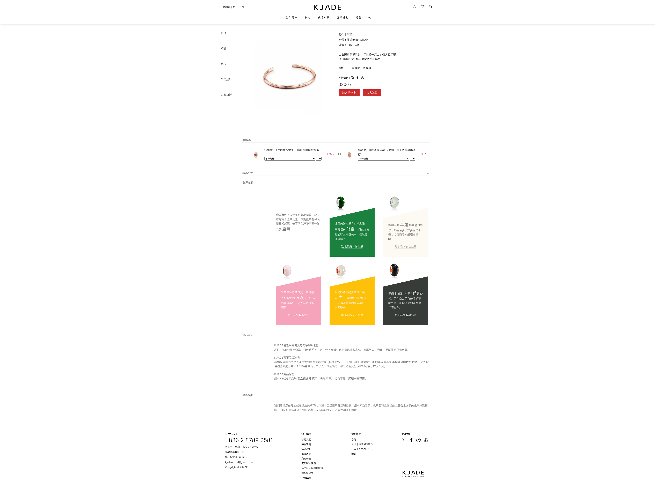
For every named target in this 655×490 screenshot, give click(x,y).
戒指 (223, 64)
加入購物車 (349, 92)
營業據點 (343, 17)
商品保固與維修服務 (312, 468)
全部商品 (291, 17)
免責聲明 (306, 477)
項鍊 (223, 48)
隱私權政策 (307, 472)
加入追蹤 (372, 92)
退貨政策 (306, 453)
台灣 (353, 439)
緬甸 (353, 453)
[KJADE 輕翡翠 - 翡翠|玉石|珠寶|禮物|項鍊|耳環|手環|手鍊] (327, 7)
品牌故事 (323, 17)
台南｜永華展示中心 (362, 449)
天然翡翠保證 (308, 463)
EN (242, 7)
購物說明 (306, 444)
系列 (307, 17)
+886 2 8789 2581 (249, 440)
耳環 (223, 33)
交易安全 (306, 458)
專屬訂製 (226, 94)
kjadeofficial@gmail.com (239, 462)
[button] (330, 34)
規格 (341, 67)
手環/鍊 (225, 79)
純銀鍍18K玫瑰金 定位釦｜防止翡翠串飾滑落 (291, 150)
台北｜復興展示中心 (362, 444)
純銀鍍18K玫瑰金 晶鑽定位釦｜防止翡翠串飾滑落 (387, 152)
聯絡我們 (229, 7)
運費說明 (306, 449)
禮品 (359, 17)
